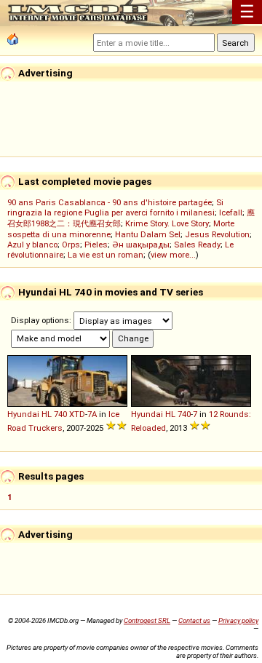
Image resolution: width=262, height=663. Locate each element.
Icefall (230, 212)
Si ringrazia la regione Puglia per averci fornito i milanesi (115, 207)
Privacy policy (238, 620)
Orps (71, 244)
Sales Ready (197, 244)
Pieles (96, 244)
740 (60, 414)
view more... (173, 255)
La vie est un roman (105, 255)
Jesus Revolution (217, 234)
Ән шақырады (141, 244)
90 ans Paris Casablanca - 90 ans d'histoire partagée (109, 202)
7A (92, 414)
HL (46, 414)
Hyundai (23, 414)
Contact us (194, 620)
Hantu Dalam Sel (147, 234)
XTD (77, 414)
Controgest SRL (147, 620)
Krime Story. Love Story (167, 223)
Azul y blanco (32, 244)
